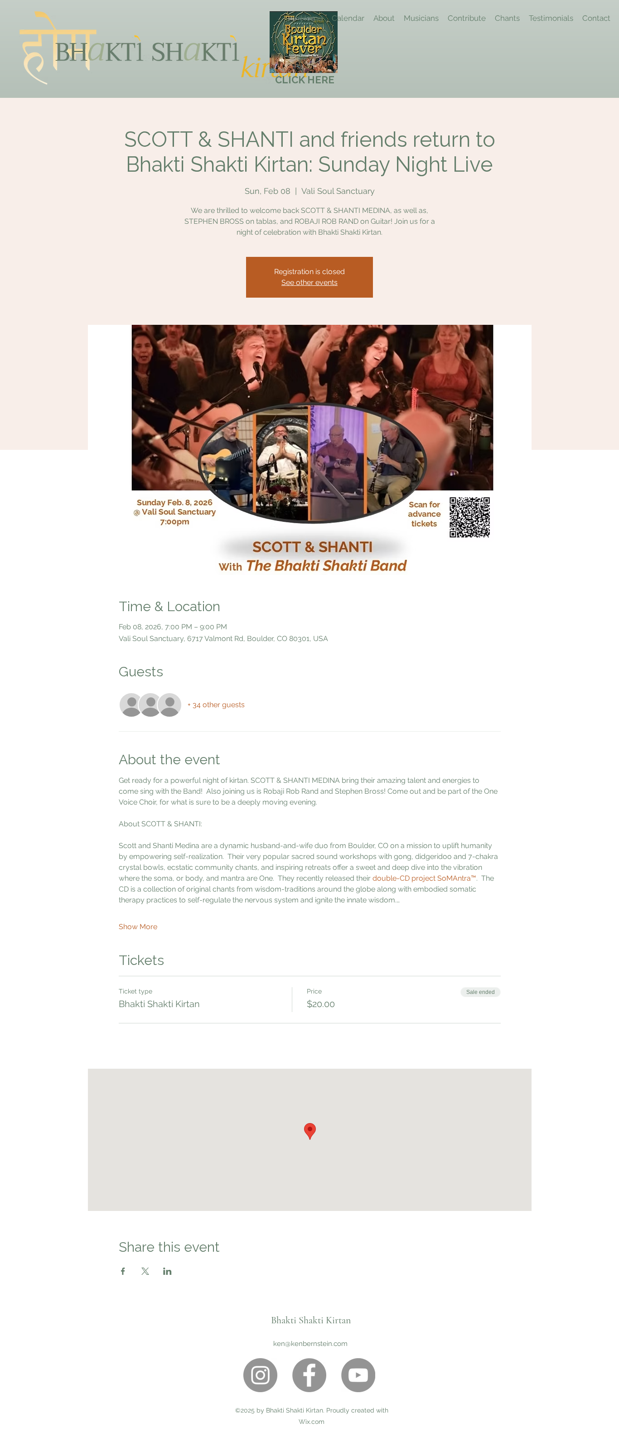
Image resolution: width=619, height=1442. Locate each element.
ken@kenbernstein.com (310, 1344)
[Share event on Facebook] (123, 1271)
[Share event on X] (145, 1271)
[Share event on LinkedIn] (167, 1271)
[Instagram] (260, 1375)
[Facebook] (309, 1375)
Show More (138, 926)
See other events (309, 282)
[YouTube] (358, 1375)
